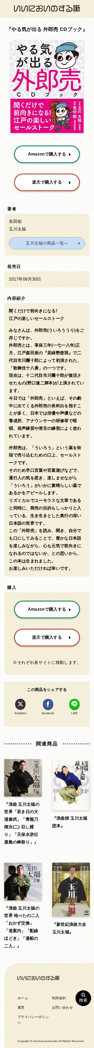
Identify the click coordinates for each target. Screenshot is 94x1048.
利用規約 (59, 998)
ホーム (22, 998)
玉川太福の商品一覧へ (47, 243)
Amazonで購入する (47, 154)
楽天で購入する (47, 182)
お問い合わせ (62, 1007)
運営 (21, 1007)
